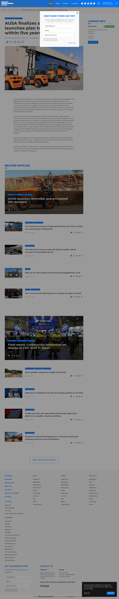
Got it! (110, 593)
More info (87, 593)
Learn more (72, 42)
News (51, 3)
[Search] (116, 3)
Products (65, 3)
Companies (74, 3)
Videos (57, 3)
